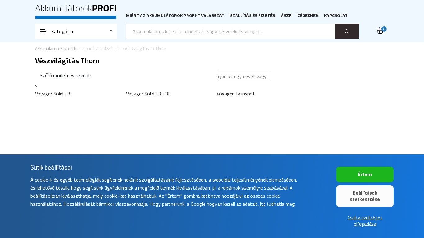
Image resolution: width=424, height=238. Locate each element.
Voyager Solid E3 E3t (148, 93)
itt (262, 204)
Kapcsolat (336, 15)
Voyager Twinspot (236, 93)
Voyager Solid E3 (52, 93)
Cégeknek (307, 15)
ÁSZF (286, 15)
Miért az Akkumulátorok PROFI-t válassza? (175, 15)
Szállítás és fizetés (252, 15)
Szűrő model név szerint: (65, 75)
